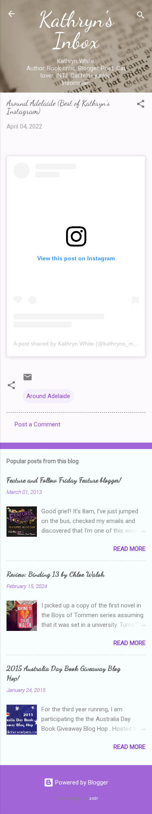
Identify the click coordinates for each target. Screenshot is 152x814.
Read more (129, 549)
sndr (93, 798)
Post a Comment (37, 424)
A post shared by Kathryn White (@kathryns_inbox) (78, 343)
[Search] (141, 16)
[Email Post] (27, 380)
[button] (141, 105)
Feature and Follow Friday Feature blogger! (63, 479)
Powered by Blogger (81, 782)
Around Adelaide (48, 396)
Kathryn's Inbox (76, 30)
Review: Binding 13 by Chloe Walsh (55, 573)
